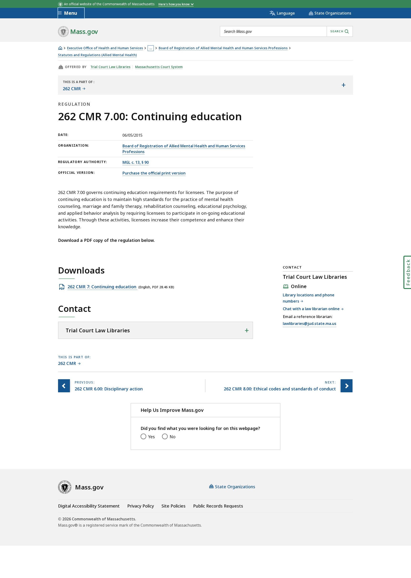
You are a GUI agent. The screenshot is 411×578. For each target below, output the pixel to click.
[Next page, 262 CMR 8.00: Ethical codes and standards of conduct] (346, 385)
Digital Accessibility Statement (89, 506)
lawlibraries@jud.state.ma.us (309, 324)
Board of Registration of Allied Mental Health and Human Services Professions (223, 48)
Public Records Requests (218, 506)
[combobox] (286, 31)
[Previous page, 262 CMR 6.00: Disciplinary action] (64, 385)
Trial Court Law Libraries (110, 67)
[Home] (60, 48)
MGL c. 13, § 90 (135, 162)
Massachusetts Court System (159, 67)
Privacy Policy (140, 506)
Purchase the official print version (154, 173)
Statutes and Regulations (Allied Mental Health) (97, 55)
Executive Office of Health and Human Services (105, 48)
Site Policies (173, 506)
